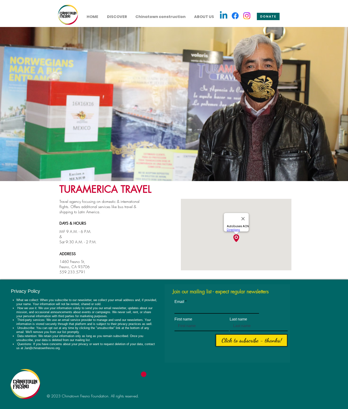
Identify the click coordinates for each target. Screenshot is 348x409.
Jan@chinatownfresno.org (42, 348)
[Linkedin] (223, 15)
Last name (238, 319)
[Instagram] (246, 15)
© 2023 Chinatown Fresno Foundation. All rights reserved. (93, 396)
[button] (117, 15)
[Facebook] (235, 15)
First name (183, 319)
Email (179, 302)
